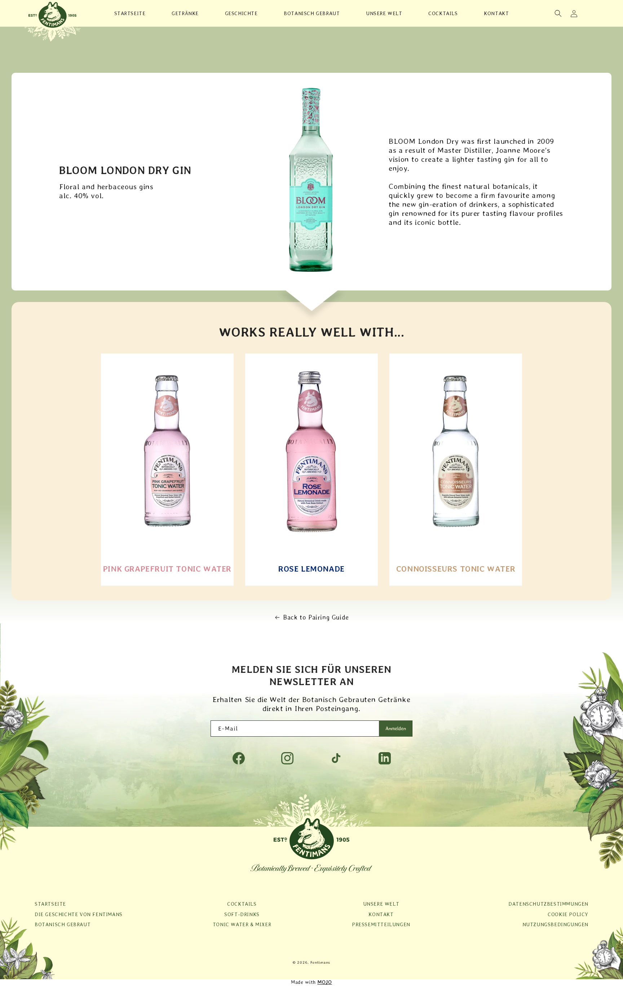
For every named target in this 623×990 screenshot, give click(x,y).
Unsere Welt (381, 904)
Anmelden (395, 728)
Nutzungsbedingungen (555, 924)
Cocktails (241, 904)
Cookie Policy (568, 914)
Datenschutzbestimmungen (548, 904)
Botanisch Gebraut (62, 924)
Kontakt (380, 914)
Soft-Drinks (242, 914)
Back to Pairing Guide (316, 617)
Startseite (50, 904)
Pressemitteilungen (381, 924)
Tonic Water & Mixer (242, 924)
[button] (558, 13)
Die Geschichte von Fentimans (79, 914)
